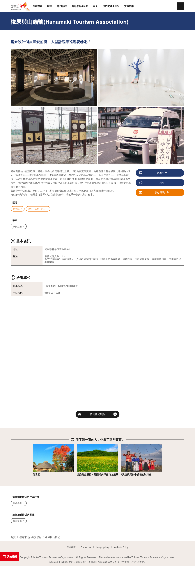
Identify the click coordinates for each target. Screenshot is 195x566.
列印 (162, 182)
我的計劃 (12, 556)
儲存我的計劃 (162, 192)
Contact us (86, 547)
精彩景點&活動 (80, 6)
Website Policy (121, 547)
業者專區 (71, 547)
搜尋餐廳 (17, 520)
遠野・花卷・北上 (36, 208)
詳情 (35, 445)
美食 (95, 6)
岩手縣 (16, 208)
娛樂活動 (17, 226)
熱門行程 (62, 6)
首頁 (13, 537)
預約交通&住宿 (111, 6)
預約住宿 (17, 503)
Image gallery (102, 547)
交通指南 (129, 6)
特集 (49, 6)
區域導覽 (37, 6)
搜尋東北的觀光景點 (30, 537)
